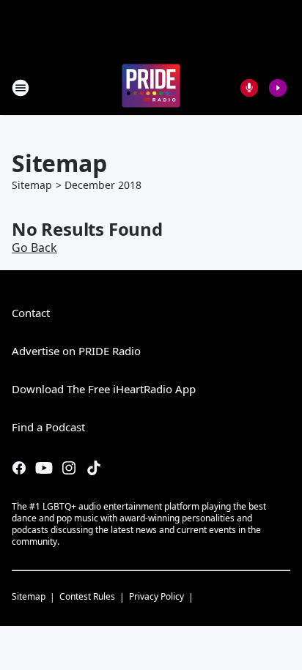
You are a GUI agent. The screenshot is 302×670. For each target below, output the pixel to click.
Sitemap (32, 185)
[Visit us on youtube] (44, 468)
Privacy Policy (156, 596)
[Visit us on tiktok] (94, 468)
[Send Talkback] (249, 88)
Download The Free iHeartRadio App (104, 388)
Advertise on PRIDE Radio (76, 350)
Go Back (34, 247)
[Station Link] (151, 87)
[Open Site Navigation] (20, 88)
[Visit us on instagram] (69, 468)
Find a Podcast (48, 427)
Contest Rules (87, 596)
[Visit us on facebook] (19, 468)
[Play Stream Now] (278, 88)
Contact (31, 312)
